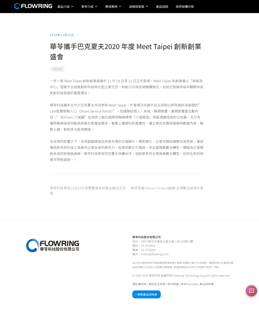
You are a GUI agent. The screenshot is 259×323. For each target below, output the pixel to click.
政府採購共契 (185, 6)
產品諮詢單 (206, 284)
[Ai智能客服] (251, 290)
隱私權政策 (139, 284)
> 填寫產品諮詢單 (146, 294)
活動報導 (57, 69)
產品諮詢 (162, 6)
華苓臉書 (173, 284)
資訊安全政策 (157, 284)
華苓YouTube (189, 284)
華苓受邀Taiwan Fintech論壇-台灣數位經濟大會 (167, 187)
